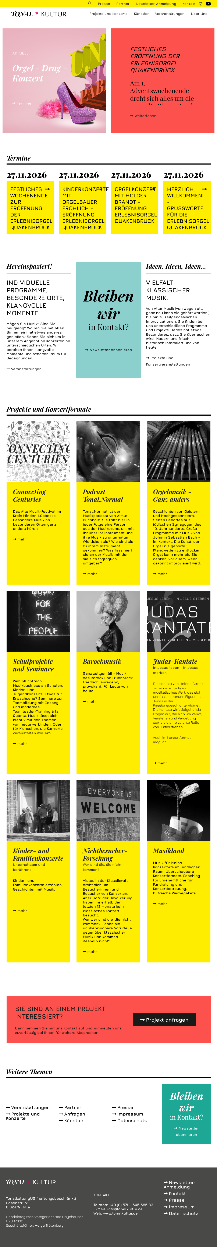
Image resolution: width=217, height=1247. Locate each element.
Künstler (141, 13)
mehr (22, 539)
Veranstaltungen (170, 13)
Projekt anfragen (167, 1020)
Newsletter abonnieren (111, 350)
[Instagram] (201, 3)
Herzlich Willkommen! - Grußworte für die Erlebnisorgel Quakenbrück (184, 208)
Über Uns (199, 13)
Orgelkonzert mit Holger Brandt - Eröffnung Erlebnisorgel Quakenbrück (131, 205)
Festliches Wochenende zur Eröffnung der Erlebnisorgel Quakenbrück (27, 208)
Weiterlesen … (147, 116)
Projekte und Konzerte (108, 13)
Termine (24, 103)
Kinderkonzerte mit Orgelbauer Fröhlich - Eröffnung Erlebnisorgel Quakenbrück (79, 208)
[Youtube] (208, 4)
